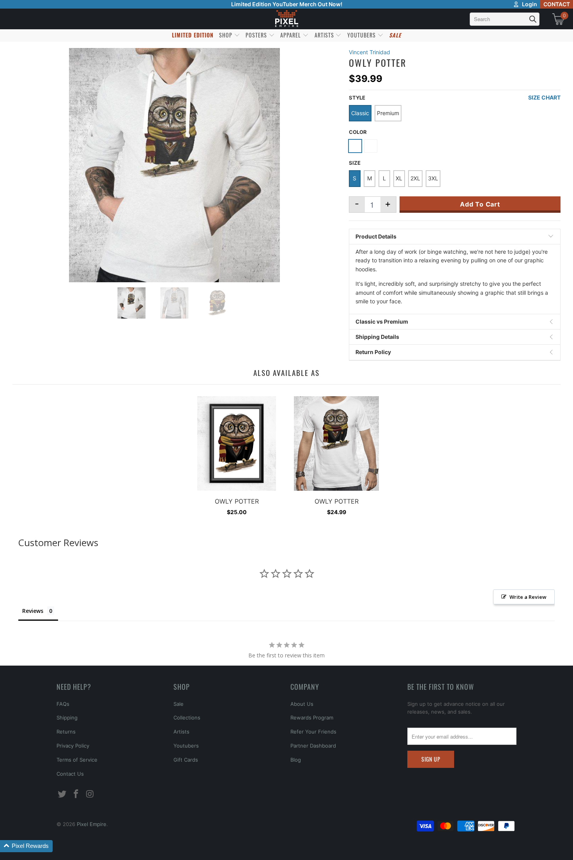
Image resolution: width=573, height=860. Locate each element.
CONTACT (556, 4)
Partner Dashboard (313, 745)
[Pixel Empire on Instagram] (90, 794)
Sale (178, 704)
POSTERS (257, 35)
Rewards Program (311, 717)
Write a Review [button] (527, 596)
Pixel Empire (91, 824)
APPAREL (291, 35)
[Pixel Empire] (286, 19)
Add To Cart (480, 204)
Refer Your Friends (313, 731)
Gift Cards (185, 760)
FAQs (63, 704)
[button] (26, 846)
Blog (295, 760)
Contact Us (70, 774)
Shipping (67, 717)
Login (529, 4)
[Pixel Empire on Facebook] (76, 794)
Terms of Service (77, 760)
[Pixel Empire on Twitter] (62, 794)
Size (355, 163)
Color (358, 132)
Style (357, 97)
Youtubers (186, 745)
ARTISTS (325, 35)
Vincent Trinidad (369, 52)
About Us (301, 704)
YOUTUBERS (362, 35)
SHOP (226, 35)
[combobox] (504, 19)
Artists (181, 731)
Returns (66, 731)
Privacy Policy (73, 745)
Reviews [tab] (32, 610)
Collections (186, 717)
